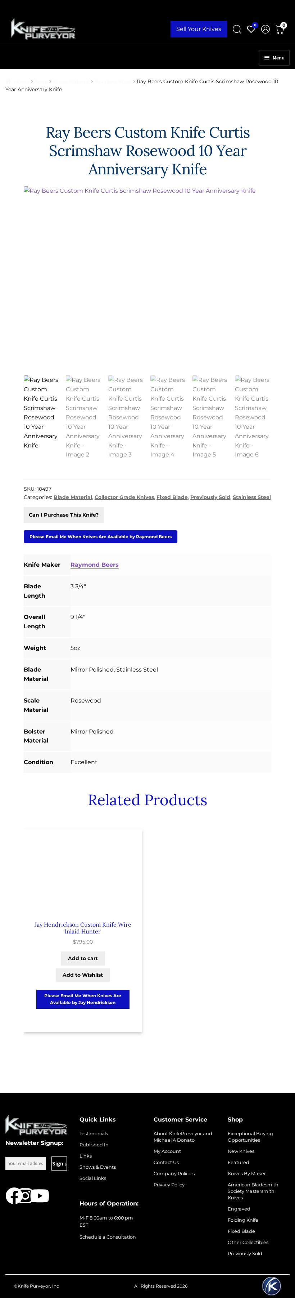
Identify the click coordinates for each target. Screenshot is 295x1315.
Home (22, 81)
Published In (94, 1144)
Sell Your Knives (198, 29)
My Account (167, 1151)
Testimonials (94, 1133)
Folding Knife (243, 1220)
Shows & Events (98, 1167)
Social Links (93, 1178)
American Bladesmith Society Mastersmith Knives (253, 1191)
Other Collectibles (248, 1242)
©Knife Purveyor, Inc (36, 1286)
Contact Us (166, 1162)
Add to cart (83, 958)
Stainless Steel (113, 81)
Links (86, 1156)
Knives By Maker (247, 1173)
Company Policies (174, 1173)
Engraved (239, 1209)
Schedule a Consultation (108, 1237)
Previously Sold (245, 1253)
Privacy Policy (169, 1184)
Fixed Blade (241, 1231)
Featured (238, 1162)
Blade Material (71, 81)
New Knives (241, 1151)
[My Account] (265, 29)
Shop (41, 81)
